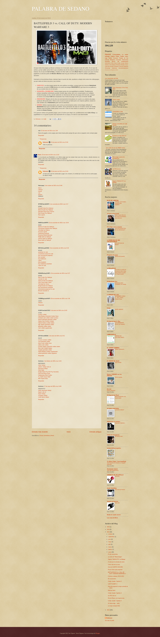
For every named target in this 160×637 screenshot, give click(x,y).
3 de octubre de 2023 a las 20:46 (53, 185)
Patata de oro (123, 58)
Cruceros (115, 58)
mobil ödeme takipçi (43, 397)
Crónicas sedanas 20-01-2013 (116, 576)
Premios (118, 64)
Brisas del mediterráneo (120, 61)
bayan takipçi (41, 393)
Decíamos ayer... (119, 436)
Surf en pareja (118, 377)
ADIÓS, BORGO (119, 309)
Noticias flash (111, 590)
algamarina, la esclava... (114, 421)
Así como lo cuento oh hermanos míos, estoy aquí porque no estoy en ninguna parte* (120, 272)
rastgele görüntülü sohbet (45, 350)
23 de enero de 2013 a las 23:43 (59, 171)
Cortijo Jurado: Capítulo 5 (115, 581)
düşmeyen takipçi (43, 368)
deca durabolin (42, 262)
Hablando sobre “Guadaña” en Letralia (120, 283)
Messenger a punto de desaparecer (119, 157)
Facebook (107, 69)
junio (109, 539)
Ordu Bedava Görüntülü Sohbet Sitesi (48, 316)
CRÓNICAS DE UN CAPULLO (115, 475)
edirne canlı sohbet (43, 345)
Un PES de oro (117, 169)
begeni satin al (42, 392)
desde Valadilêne (112, 488)
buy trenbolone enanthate (45, 263)
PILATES (117, 476)
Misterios (112, 59)
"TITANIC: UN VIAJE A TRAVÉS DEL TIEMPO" (120, 203)
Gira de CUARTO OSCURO (115, 567)
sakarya (40, 189)
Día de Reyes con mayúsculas (116, 598)
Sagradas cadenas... (120, 423)
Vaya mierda (118, 362)
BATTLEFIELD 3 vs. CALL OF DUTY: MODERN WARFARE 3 (117, 573)
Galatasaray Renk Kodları (45, 375)
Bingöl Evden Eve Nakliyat (45, 285)
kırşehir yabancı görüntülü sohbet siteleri (49, 346)
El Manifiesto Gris (112, 281)
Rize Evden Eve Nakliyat (45, 213)
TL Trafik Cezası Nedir (44, 377)
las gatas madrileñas (113, 408)
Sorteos (107, 64)
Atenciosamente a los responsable (120, 397)
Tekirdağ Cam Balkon (44, 230)
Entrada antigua (95, 432)
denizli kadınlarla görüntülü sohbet (47, 319)
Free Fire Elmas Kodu (44, 373)
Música (114, 64)
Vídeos (113, 56)
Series (126, 63)
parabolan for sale (43, 252)
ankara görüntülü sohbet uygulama (47, 353)
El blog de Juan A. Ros (113, 321)
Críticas (107, 59)
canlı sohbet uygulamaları (45, 328)
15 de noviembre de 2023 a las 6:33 (59, 248)
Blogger (98, 633)
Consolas (118, 59)
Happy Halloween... (120, 349)
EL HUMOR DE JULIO (113, 361)
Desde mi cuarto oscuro (114, 514)
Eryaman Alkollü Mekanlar (45, 235)
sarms (40, 260)
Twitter (110, 58)
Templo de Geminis (112, 501)
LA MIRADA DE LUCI (113, 294)
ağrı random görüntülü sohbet (46, 324)
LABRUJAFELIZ (111, 334)
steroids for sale (42, 279)
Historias (107, 61)
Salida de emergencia (113, 435)
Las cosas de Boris (112, 517)
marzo (110, 547)
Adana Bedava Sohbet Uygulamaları (48, 351)
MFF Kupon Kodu (43, 378)
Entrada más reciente (40, 432)
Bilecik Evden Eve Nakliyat (45, 210)
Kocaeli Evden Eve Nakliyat (45, 208)
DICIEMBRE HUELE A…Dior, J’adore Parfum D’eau (120, 298)
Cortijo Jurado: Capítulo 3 (115, 600)
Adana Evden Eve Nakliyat (45, 280)
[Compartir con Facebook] (59, 119)
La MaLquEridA (111, 268)
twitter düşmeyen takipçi (44, 390)
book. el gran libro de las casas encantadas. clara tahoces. (120, 216)
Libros (116, 69)
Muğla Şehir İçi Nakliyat (44, 236)
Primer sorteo (116, 99)
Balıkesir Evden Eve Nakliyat (46, 226)
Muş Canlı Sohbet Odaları (45, 348)
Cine (110, 64)
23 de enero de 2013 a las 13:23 (50, 154)
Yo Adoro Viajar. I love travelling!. (116, 461)
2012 (108, 610)
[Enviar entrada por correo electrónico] (50, 119)
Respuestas (43, 139)
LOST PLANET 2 (112, 584)
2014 (108, 529)
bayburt (40, 194)
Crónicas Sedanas (123, 66)
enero (110, 552)
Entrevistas (125, 59)
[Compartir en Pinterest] (60, 119)
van (39, 193)
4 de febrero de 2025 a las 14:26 (52, 361)
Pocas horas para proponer (115, 569)
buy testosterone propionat (45, 255)
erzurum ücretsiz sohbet (44, 340)
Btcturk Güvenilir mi (43, 290)
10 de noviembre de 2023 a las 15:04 (59, 222)
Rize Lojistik (41, 215)
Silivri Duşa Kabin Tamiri (44, 282)
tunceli (40, 191)
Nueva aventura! (111, 390)
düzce (39, 188)
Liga (106, 58)
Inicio (69, 432)
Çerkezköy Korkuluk (43, 233)
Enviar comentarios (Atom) (47, 435)
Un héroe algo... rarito (114, 603)
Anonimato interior (112, 469)
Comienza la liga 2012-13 (119, 135)
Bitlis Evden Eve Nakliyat (45, 277)
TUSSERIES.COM (118, 111)
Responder (41, 135)
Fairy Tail (117, 503)
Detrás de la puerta (120, 256)
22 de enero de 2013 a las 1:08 (49, 130)
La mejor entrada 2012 (114, 606)
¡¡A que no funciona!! (113, 213)
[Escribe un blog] (55, 119)
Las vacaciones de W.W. (111, 78)
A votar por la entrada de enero (116, 562)
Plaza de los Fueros (120, 489)
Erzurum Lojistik (42, 231)
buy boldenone (42, 258)
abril (109, 544)
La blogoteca (112, 69)
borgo (108, 308)
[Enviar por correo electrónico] (53, 119)
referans (40, 302)
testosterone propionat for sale (46, 289)
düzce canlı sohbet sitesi (45, 343)
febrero (110, 549)
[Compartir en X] (57, 119)
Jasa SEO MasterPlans (113, 470)
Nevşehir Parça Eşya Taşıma (46, 211)
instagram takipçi (42, 395)
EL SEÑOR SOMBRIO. (113, 348)
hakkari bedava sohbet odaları (46, 323)
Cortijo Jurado (120, 63)
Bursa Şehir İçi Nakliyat (44, 240)
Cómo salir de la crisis (114, 564)
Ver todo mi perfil (109, 620)
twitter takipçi (41, 365)
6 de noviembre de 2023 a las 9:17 (59, 204)
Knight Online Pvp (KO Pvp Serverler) (48, 372)
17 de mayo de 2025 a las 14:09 (52, 386)
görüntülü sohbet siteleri (44, 326)
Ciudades (116, 66)
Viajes (126, 56)
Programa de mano (112, 255)
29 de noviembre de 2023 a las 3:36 (60, 298)
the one (109, 389)
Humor (108, 54)
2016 (108, 527)
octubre (110, 534)
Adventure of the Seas (111, 63)
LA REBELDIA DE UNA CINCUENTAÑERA (113, 241)
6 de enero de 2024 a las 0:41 (57, 335)
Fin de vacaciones (113, 554)
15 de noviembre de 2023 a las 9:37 (60, 273)
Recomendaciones (123, 68)
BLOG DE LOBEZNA (113, 200)
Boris (39, 154)
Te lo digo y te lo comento (114, 227)
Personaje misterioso (111, 68)
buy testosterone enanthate (45, 287)
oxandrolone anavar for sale (45, 253)
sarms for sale (42, 265)
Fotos (117, 56)
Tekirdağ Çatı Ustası (43, 284)
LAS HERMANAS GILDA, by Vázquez (120, 323)
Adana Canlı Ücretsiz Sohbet (46, 321)
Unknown (45, 142)
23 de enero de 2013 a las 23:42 (59, 142)
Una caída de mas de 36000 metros (115, 148)
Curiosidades (116, 54)
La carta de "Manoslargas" (115, 557)
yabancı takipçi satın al (44, 366)
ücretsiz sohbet (42, 314)
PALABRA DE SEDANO (60, 8)
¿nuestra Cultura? (119, 409)
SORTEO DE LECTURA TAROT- (119, 336)
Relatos (123, 64)
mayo (110, 541)
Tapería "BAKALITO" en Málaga (116, 559)
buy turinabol (41, 257)
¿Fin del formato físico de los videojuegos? (120, 229)
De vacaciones (112, 578)
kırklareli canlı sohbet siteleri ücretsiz (48, 318)
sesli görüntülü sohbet (44, 341)
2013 (108, 532)
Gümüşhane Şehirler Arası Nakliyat (47, 228)
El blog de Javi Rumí (113, 395)
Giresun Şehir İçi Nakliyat (45, 238)
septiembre (111, 536)
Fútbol (122, 56)
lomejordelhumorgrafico (114, 448)
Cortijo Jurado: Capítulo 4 (115, 593)
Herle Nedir (41, 370)
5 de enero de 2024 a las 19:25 (59, 310)
